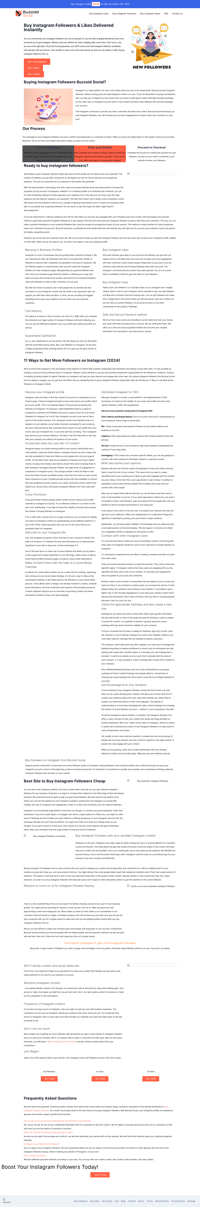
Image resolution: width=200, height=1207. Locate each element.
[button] (62, 392)
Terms (150, 1201)
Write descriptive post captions (121, 463)
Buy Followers (81, 1201)
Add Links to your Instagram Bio (45, 532)
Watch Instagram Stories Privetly (61, 1041)
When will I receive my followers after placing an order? (48, 1132)
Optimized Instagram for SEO (119, 392)
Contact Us (177, 13)
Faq (117, 1201)
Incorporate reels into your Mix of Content (52, 443)
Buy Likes (95, 1201)
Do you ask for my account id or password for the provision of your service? (57, 1121)
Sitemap (191, 1201)
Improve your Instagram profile (44, 392)
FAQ (166, 13)
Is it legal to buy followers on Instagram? (42, 1144)
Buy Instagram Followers (124, 13)
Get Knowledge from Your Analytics (124, 685)
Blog (123, 1201)
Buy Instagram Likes (99, 13)
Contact (132, 1201)
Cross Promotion (36, 494)
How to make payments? (35, 1155)
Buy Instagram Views (150, 13)
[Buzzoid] (27, 13)
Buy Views (107, 1201)
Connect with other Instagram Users (124, 535)
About (141, 1201)
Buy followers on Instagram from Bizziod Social (55, 760)
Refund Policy (162, 1201)
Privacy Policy (178, 1201)
